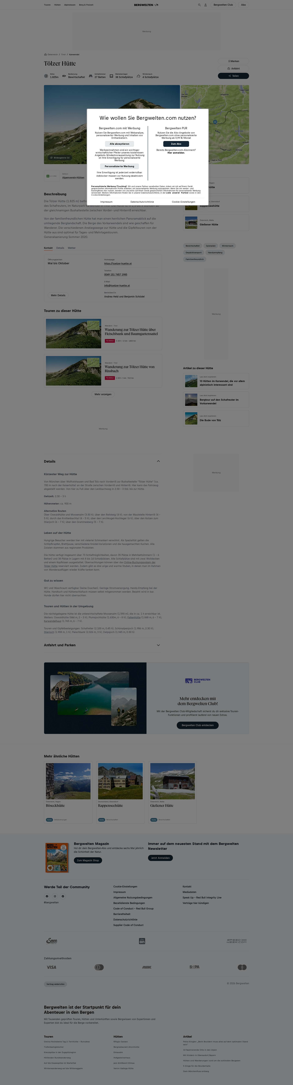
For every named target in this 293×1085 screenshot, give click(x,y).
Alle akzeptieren (119, 144)
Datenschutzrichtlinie (142, 201)
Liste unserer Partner (177, 193)
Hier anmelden (176, 152)
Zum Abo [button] (176, 144)
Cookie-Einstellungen (183, 201)
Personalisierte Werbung (119, 166)
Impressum (106, 201)
